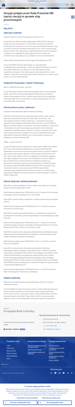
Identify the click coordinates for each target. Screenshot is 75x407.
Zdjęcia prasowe (12, 353)
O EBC (8, 345)
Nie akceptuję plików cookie (55, 402)
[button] (72, 2)
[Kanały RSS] (72, 373)
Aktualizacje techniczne (35, 349)
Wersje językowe (54, 360)
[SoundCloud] (67, 373)
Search (67, 5)
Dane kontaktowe (12, 356)
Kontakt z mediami (12, 329)
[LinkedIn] (55, 373)
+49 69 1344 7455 (51, 326)
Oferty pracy (10, 348)
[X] (51, 373)
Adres (8, 358)
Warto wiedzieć (11, 350)
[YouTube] (63, 373)
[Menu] (72, 4)
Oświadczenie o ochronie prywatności (27, 398)
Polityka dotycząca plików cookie (51, 398)
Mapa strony (5, 364)
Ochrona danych (54, 345)
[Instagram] (59, 373)
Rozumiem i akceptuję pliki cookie (20, 402)
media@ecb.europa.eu (52, 329)
